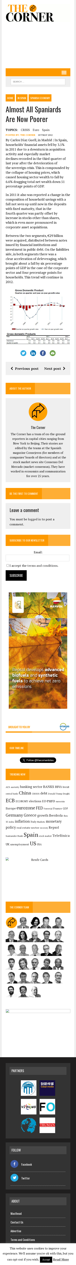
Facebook (26, 1164)
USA (39, 844)
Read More (61, 1259)
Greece (30, 815)
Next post (52, 368)
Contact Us (17, 1222)
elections (35, 801)
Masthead (16, 1213)
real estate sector (28, 827)
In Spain (22, 98)
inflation (22, 821)
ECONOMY (22, 801)
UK (8, 844)
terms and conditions (42, 565)
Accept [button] (46, 1259)
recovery (44, 828)
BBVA (58, 787)
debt (43, 793)
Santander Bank (14, 836)
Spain (45, 130)
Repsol (54, 827)
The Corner (27, 134)
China (25, 793)
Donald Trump (55, 793)
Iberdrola (56, 815)
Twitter (25, 1178)
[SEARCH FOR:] (38, 81)
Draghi (66, 793)
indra (11, 822)
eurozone (26, 808)
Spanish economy (40, 98)
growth (42, 815)
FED (39, 808)
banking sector (31, 786)
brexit (66, 787)
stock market (45, 835)
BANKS (48, 786)
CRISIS (25, 130)
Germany (14, 815)
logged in (34, 519)
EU (44, 801)
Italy (33, 821)
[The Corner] (38, 13)
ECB (10, 800)
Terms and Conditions (23, 1239)
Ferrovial (48, 808)
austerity (15, 787)
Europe (11, 808)
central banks (12, 793)
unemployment (19, 844)
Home (10, 98)
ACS (8, 787)
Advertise (16, 1231)
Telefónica (61, 835)
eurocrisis (60, 801)
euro (36, 130)
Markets (41, 821)
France (57, 808)
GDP (65, 808)
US (33, 843)
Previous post (27, 368)
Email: (38, 552)
